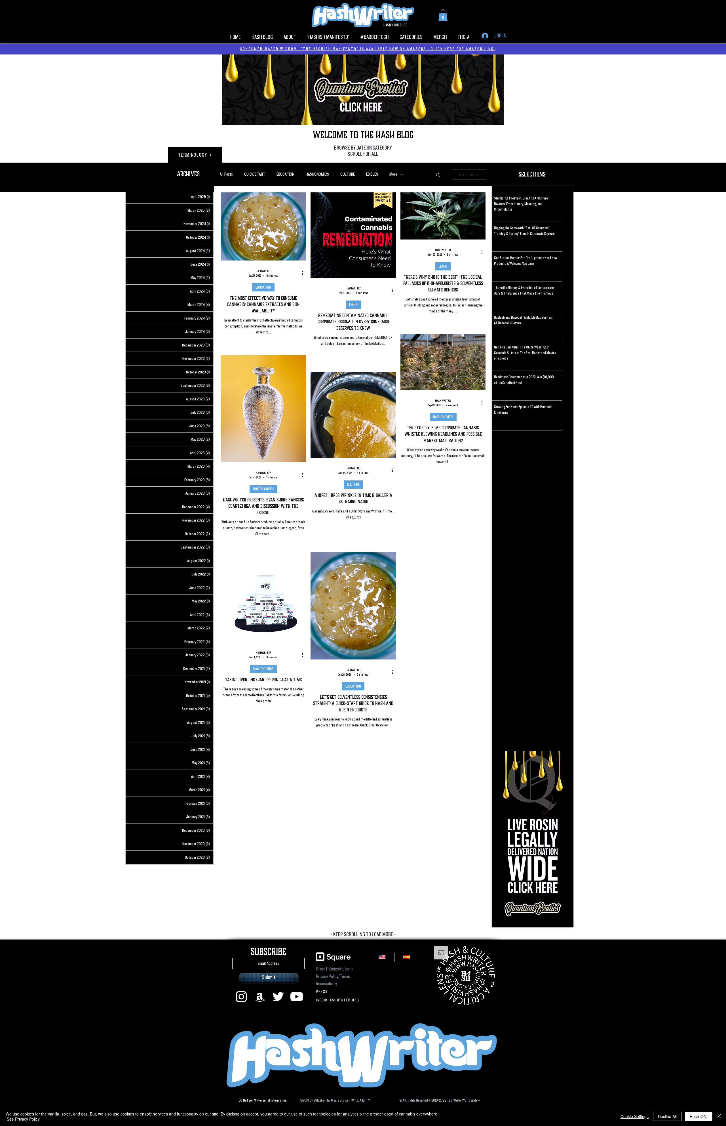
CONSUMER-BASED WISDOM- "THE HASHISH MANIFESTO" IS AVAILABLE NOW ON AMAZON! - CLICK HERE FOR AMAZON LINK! (367, 49)
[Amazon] (259, 996)
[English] (382, 957)
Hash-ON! (699, 1116)
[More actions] (304, 273)
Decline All (667, 1116)
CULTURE (347, 174)
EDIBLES (372, 174)
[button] (443, 15)
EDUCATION (285, 174)
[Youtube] (296, 996)
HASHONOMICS (317, 174)
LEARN (353, 304)
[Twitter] (278, 996)
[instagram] (241, 996)
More (393, 174)
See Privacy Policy (23, 1119)
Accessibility (326, 983)
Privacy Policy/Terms (333, 976)
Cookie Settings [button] (635, 1116)
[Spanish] (406, 957)
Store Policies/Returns (335, 969)
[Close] (719, 1116)
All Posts (226, 174)
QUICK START (254, 174)
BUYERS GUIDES (263, 489)
